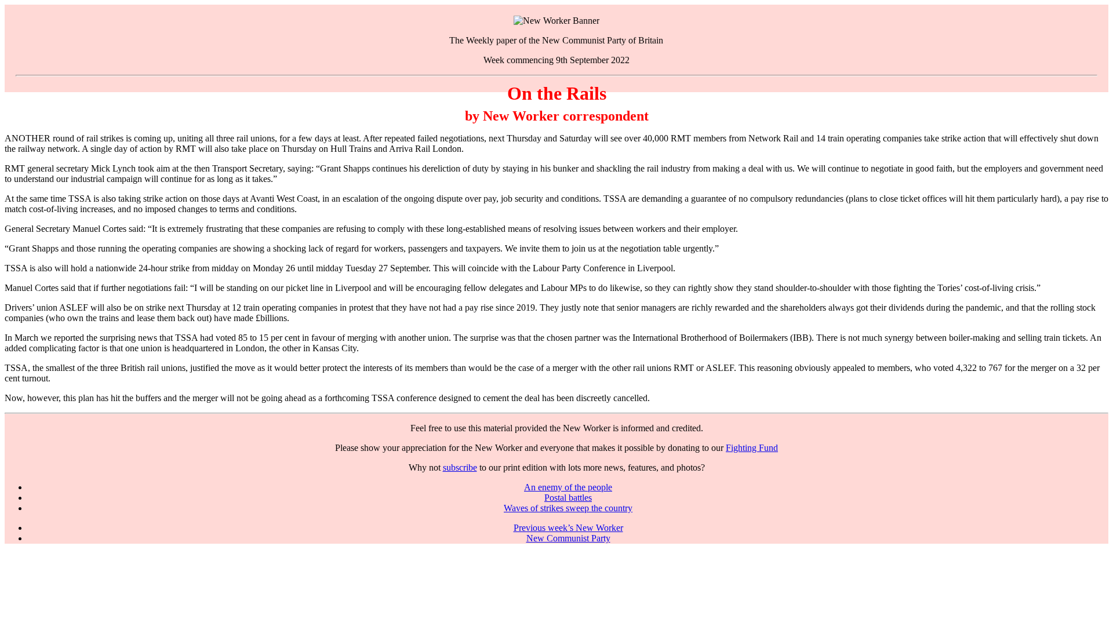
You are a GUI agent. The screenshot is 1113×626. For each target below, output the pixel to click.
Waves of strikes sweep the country (568, 508)
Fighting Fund (752, 448)
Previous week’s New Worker (568, 528)
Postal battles (568, 498)
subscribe (460, 467)
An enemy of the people (568, 487)
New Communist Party (568, 538)
